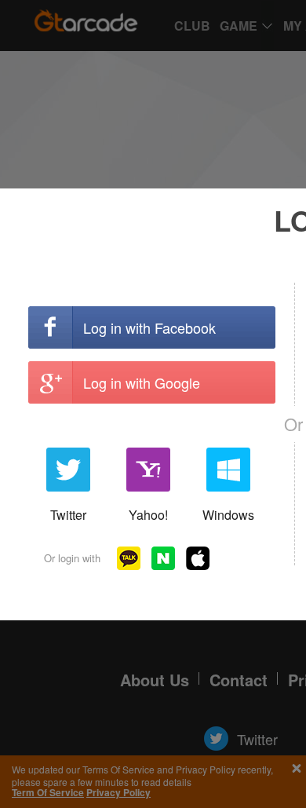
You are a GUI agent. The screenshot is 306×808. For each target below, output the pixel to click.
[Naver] (163, 558)
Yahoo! (148, 515)
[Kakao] (128, 558)
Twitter (68, 515)
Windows (228, 515)
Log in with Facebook (149, 327)
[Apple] (197, 558)
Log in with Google (141, 382)
